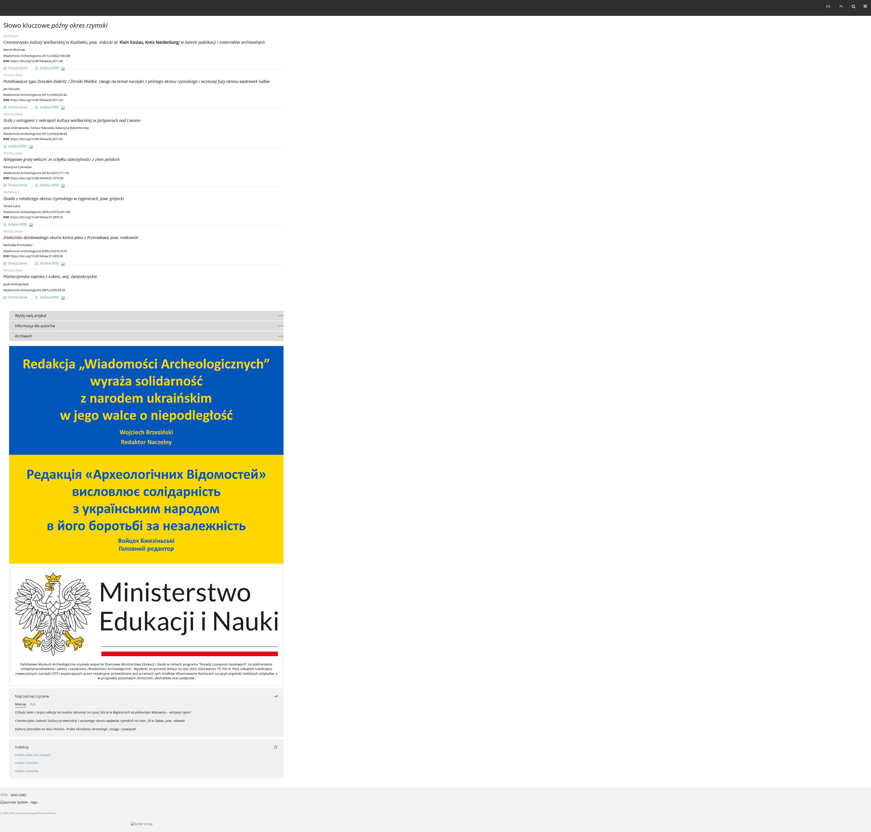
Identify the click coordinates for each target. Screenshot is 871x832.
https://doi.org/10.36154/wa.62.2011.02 (36, 139)
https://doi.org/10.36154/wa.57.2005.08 (36, 256)
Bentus (52, 813)
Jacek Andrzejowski (16, 128)
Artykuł (49, 68)
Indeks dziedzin (27, 763)
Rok (32, 704)
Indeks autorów (26, 771)
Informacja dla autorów (35, 325)
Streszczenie (17, 68)
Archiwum (23, 336)
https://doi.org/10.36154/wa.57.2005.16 (36, 217)
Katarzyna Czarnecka (17, 167)
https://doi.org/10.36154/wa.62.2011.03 (36, 100)
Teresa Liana (11, 206)
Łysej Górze (103, 712)
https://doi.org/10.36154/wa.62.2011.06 (36, 61)
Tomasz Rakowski (42, 128)
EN (828, 6)
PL (841, 6)
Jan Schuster (11, 89)
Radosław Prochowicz (17, 245)
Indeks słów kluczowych (33, 755)
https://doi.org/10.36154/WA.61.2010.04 (36, 178)
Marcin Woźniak (14, 50)
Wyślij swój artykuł (30, 315)
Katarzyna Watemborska (72, 128)
